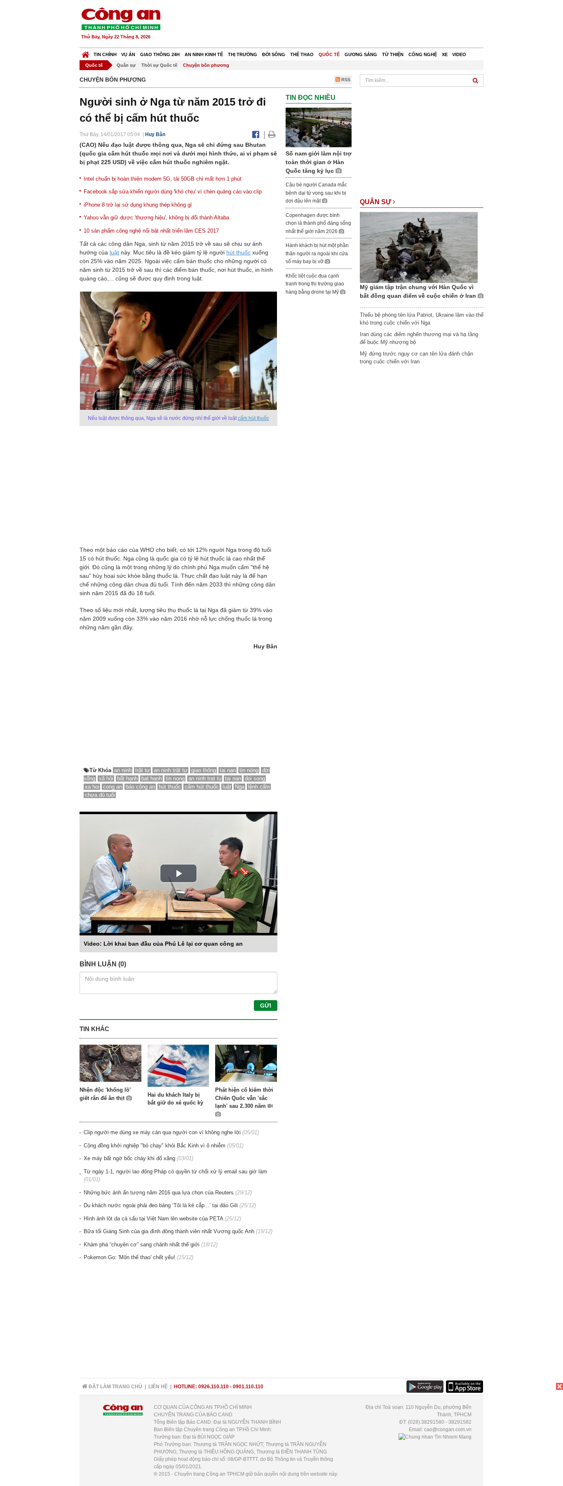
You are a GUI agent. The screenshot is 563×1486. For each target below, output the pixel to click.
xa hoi (92, 787)
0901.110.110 (248, 1386)
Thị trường (242, 54)
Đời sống (273, 54)
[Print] (272, 134)
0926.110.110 (213, 1386)
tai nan (233, 778)
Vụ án (128, 54)
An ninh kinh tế (204, 54)
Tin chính (105, 54)
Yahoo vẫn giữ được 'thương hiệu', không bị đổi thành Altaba (156, 217)
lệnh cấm (259, 787)
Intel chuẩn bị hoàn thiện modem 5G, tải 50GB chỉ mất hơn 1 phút (163, 179)
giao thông (203, 770)
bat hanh (151, 778)
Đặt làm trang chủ (114, 1386)
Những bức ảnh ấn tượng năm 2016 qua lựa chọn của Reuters (159, 1192)
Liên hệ (158, 1386)
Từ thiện (392, 54)
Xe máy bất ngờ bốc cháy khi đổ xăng (129, 1158)
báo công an (140, 787)
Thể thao (302, 54)
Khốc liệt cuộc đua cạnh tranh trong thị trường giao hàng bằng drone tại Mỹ (315, 284)
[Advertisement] (334, 24)
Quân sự (126, 65)
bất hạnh (127, 778)
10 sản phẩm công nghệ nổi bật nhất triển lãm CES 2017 (151, 231)
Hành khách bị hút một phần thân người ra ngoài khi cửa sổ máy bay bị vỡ (317, 253)
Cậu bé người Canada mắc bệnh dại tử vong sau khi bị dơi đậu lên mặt (316, 193)
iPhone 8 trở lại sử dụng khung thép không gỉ (138, 205)
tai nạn (228, 770)
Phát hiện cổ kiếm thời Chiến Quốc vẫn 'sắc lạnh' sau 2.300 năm (244, 1098)
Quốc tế (329, 54)
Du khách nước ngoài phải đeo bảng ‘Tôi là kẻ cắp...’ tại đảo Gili (161, 1205)
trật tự (142, 770)
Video (459, 54)
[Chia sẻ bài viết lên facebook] (255, 134)
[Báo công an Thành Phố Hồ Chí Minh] (121, 18)
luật (114, 252)
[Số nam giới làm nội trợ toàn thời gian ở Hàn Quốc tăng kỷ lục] (319, 127)
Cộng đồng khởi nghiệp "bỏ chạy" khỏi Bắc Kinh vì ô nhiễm (154, 1145)
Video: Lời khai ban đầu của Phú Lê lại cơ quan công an (163, 943)
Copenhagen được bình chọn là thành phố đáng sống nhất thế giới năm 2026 (318, 223)
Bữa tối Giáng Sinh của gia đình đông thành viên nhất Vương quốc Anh (169, 1231)
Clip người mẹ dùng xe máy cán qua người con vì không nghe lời (162, 1132)
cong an (112, 787)
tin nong (175, 778)
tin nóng (248, 770)
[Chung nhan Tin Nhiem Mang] (435, 1437)
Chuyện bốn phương (206, 65)
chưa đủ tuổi (100, 795)
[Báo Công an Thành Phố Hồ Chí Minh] (85, 52)
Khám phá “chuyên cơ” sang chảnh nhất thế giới (141, 1244)
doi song (255, 778)
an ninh (122, 770)
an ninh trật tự (171, 770)
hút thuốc (238, 252)
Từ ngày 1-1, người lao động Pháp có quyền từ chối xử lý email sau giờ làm (175, 1171)
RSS (345, 79)
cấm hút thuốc (253, 418)
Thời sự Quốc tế (159, 65)
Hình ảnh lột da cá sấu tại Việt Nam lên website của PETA (153, 1218)
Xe (445, 54)
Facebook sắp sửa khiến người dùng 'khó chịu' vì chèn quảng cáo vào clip (173, 191)
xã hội (106, 778)
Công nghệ (422, 54)
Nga (239, 787)
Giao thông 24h (160, 54)
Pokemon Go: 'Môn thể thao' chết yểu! (129, 1257)
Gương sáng (361, 54)
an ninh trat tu (204, 778)
